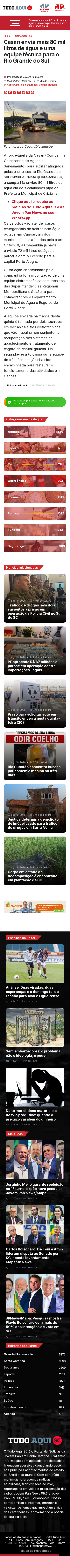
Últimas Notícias (48, 84)
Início (7, 35)
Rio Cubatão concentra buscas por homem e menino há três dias (34, 771)
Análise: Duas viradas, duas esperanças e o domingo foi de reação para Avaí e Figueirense (32, 991)
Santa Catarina (23, 35)
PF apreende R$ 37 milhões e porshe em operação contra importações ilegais (32, 666)
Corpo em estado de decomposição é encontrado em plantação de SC (32, 876)
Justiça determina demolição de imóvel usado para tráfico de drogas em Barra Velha (33, 823)
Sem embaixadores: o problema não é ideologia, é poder (33, 1053)
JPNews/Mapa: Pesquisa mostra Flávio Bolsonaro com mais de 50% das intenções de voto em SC (34, 1324)
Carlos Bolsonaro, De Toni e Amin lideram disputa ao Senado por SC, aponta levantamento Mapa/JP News (34, 1255)
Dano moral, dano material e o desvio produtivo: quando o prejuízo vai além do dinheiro (31, 1115)
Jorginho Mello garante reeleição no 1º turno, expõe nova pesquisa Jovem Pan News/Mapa (34, 1188)
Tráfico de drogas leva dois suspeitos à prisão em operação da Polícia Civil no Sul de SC (34, 611)
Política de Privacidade (35, 1550)
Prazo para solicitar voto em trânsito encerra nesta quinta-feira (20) (34, 718)
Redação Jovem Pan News (27, 76)
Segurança (31, 84)
